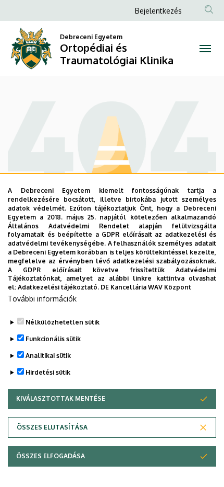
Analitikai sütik (48, 356)
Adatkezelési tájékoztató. (58, 287)
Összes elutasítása (52, 427)
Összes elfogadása (50, 456)
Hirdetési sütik (48, 372)
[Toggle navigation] (205, 48)
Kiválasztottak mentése (60, 398)
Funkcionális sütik (53, 339)
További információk (42, 298)
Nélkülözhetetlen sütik (62, 322)
